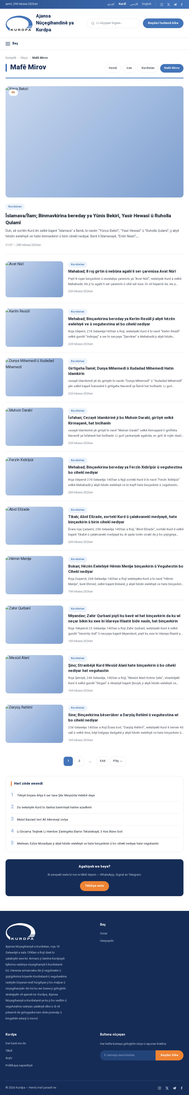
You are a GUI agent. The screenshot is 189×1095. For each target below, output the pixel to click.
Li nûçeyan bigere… (109, 23)
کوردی (111, 4)
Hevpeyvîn (107, 941)
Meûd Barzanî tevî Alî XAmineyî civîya (42, 819)
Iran (129, 68)
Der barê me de (16, 1043)
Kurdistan (148, 68)
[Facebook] (181, 4)
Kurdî (122, 4)
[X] (168, 4)
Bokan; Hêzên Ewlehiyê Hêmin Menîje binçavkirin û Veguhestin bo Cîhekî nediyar (125, 569)
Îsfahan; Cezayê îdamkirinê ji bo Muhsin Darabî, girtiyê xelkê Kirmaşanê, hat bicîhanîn (121, 420)
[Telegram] (175, 4)
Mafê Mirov (172, 68)
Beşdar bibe (169, 1055)
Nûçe (24, 58)
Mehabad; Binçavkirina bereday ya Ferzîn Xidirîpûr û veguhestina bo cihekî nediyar (125, 470)
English (146, 4)
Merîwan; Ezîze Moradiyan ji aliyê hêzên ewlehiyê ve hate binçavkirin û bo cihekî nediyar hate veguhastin (88, 843)
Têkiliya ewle (94, 885)
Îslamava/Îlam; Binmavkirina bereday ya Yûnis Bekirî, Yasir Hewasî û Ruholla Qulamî (88, 219)
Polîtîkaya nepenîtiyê (19, 1065)
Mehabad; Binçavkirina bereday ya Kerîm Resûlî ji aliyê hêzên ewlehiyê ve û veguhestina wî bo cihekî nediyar (121, 321)
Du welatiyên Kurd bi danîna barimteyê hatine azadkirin (54, 807)
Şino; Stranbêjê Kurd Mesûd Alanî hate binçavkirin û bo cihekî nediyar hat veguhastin (122, 668)
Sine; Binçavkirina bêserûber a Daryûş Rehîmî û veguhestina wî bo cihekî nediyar (123, 718)
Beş (15, 43)
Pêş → (118, 761)
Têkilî (9, 1051)
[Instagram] (161, 4)
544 (102, 761)
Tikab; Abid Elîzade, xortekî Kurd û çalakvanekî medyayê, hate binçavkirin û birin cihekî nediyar (122, 519)
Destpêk (11, 58)
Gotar (103, 933)
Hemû (113, 68)
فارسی (134, 4)
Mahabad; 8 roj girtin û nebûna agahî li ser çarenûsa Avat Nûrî (122, 272)
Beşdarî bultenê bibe (163, 23)
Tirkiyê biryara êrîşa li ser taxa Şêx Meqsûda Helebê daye (56, 795)
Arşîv (9, 1058)
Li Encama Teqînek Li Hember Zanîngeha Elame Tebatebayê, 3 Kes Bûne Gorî (69, 831)
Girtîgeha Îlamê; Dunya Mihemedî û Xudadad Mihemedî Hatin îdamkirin (121, 371)
